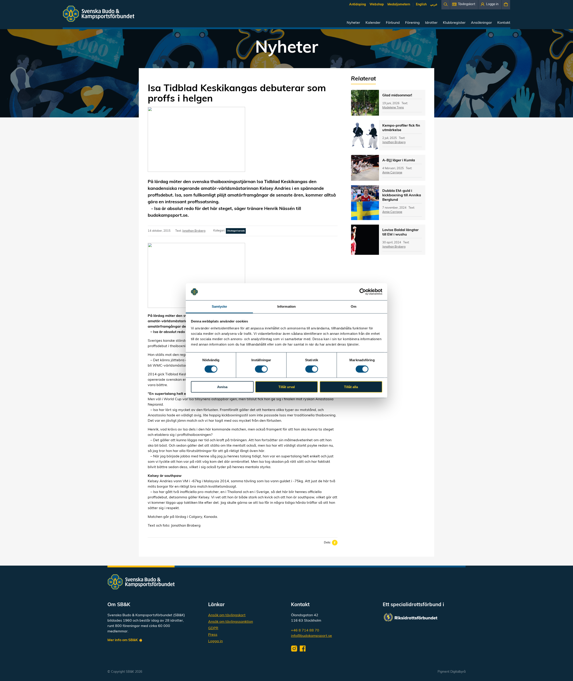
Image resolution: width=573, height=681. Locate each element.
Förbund (393, 23)
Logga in (215, 641)
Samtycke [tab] (219, 306)
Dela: (327, 542)
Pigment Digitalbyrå (452, 672)
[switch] (261, 368)
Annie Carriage (392, 172)
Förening (412, 23)
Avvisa (222, 387)
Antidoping (357, 4)
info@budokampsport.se (311, 636)
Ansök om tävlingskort (227, 615)
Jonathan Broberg (193, 230)
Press (212, 635)
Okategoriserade (236, 231)
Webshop (377, 4)
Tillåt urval (286, 387)
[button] (464, 4)
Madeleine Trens (393, 107)
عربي (433, 4)
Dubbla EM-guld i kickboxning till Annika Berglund (401, 195)
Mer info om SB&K (122, 640)
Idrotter (431, 23)
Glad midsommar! (397, 95)
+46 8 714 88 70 (305, 630)
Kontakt (503, 23)
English (421, 4)
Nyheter (353, 23)
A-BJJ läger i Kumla (398, 160)
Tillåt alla (351, 387)
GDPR (213, 628)
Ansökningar (481, 23)
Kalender (373, 23)
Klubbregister (454, 23)
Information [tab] (286, 306)
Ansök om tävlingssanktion (230, 622)
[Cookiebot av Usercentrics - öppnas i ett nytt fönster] (362, 291)
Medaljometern (398, 4)
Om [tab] (353, 306)
